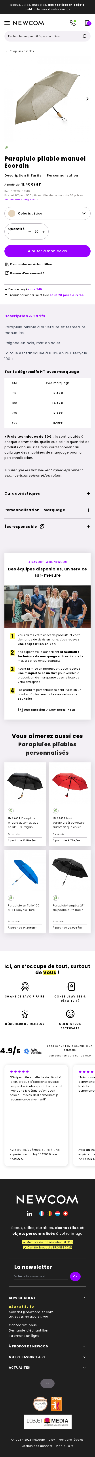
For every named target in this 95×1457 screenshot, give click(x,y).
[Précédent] (7, 99)
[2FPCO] (56, 1404)
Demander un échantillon (31, 264)
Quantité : (16, 231)
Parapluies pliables (22, 51)
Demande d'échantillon (28, 1330)
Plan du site (64, 1446)
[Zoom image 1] (47, 99)
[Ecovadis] (40, 1404)
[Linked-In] (29, 1213)
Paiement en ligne (24, 1336)
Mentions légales (71, 1440)
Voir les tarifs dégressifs (21, 199)
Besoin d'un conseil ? (27, 273)
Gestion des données (37, 1446)
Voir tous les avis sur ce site (70, 1055)
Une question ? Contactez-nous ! (51, 710)
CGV (52, 1440)
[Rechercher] (84, 36)
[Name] (47, 1383)
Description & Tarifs (23, 175)
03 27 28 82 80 (21, 1307)
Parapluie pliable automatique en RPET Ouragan (23, 822)
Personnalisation (62, 175)
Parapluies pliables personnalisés (47, 748)
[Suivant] (87, 99)
